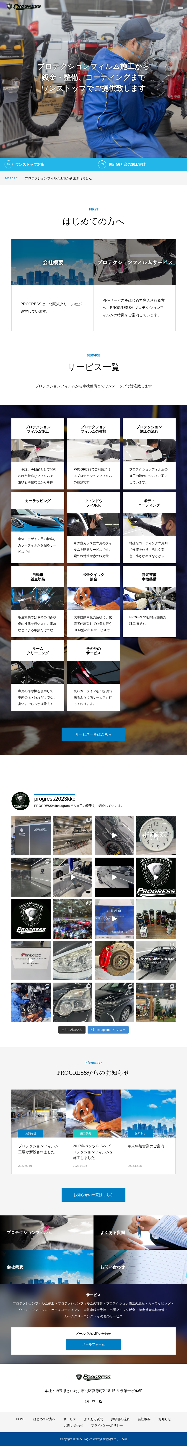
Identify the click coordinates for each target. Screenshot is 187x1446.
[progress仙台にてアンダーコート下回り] (156, 919)
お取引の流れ (120, 1419)
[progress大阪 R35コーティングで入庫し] (114, 835)
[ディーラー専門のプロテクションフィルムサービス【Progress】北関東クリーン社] (24, 6)
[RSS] (100, 1401)
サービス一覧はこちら (93, 734)
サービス (69, 1419)
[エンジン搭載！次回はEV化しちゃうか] (31, 1002)
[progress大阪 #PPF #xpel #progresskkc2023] (31, 877)
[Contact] (93, 1401)
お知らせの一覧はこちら (93, 1195)
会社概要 (144, 1419)
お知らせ (85, 1133)
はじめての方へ (44, 1419)
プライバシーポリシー (107, 1425)
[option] (93, 85)
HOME (21, 1419)
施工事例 (30, 1133)
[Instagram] (86, 1401)
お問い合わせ (73, 1425)
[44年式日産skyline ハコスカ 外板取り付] (73, 835)
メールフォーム (93, 1344)
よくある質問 (93, 1419)
